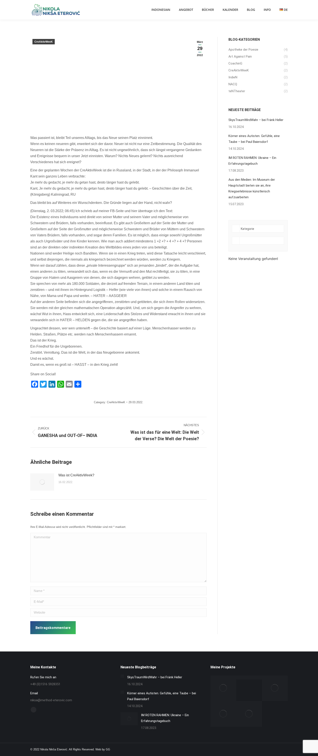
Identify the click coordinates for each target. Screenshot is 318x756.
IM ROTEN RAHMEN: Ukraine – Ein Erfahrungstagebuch (252, 161)
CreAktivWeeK (43, 41)
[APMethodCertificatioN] (275, 688)
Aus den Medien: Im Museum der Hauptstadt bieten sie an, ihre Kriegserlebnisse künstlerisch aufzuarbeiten (251, 188)
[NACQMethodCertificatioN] (249, 714)
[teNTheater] (249, 677)
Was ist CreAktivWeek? (76, 475)
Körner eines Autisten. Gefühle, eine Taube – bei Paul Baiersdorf (254, 139)
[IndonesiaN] (223, 688)
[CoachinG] (223, 714)
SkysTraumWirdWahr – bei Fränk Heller (255, 120)
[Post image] (42, 482)
